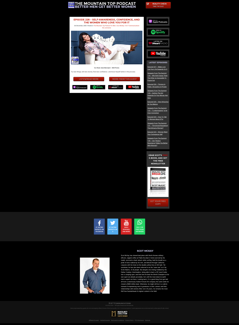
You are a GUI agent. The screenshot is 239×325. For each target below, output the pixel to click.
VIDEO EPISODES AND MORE (126, 229)
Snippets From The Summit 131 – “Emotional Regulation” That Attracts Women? (158, 125)
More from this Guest (124, 79)
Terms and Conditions (117, 320)
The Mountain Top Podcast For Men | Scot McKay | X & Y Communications (116, 26)
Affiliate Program (94, 320)
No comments (106, 28)
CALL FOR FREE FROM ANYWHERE (140, 229)
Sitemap (147, 320)
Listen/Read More (89, 79)
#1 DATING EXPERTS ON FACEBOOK (99, 229)
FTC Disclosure (139, 320)
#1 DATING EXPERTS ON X (112, 229)
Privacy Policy (129, 320)
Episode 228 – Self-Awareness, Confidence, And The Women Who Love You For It (107, 21)
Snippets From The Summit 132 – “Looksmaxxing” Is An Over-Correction (157, 110)
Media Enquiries (105, 320)
